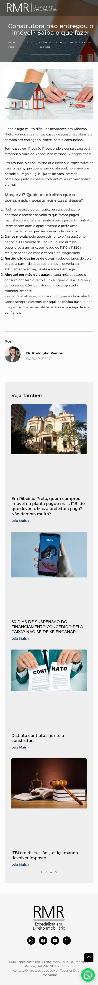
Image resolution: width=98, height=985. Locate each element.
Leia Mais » (20, 521)
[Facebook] (43, 940)
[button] (88, 8)
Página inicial (12, 44)
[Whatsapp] (67, 940)
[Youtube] (55, 940)
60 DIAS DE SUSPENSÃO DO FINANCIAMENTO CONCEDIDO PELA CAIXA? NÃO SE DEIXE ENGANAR (47, 626)
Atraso (30, 42)
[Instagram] (31, 940)
